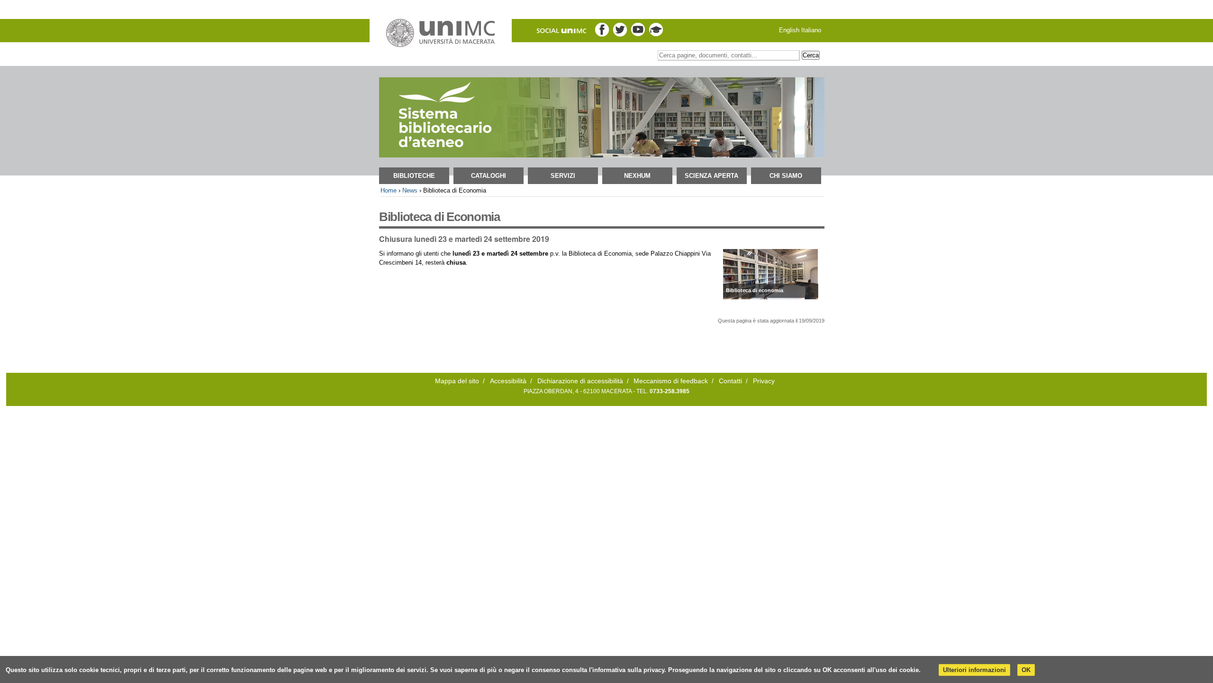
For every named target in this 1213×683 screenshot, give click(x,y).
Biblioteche (414, 175)
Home (388, 190)
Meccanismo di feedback (671, 381)
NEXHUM (637, 175)
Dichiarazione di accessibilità (580, 381)
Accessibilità (508, 381)
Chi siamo (785, 175)
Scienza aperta (711, 175)
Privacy (764, 381)
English (789, 30)
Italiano (811, 30)
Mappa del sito (457, 381)
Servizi (563, 175)
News (409, 190)
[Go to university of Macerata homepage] (441, 33)
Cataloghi (488, 175)
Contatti (730, 381)
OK (1026, 670)
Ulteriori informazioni (974, 670)
